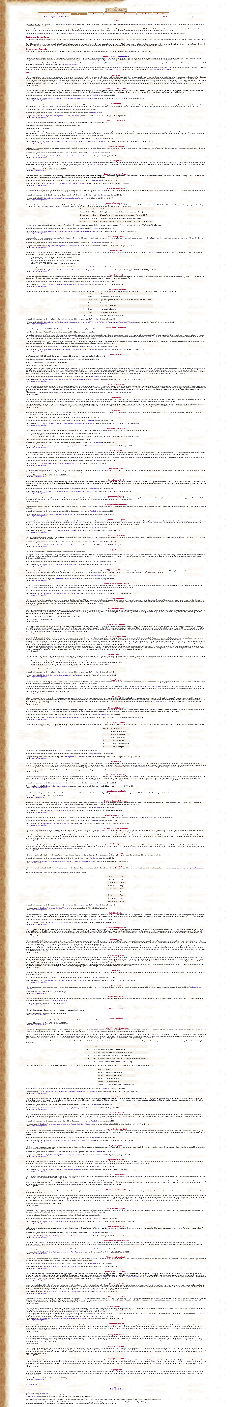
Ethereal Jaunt (75, 1266)
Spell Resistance (129, 322)
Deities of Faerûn (31, 1384)
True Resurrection (91, 1091)
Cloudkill (76, 231)
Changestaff (73, 446)
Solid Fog (95, 231)
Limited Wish (79, 1124)
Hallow (177, 164)
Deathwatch (92, 349)
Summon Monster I (78, 198)
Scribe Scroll (73, 1318)
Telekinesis (77, 1169)
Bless (75, 141)
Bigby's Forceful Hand (78, 1140)
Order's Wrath (77, 980)
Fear (72, 1124)
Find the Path (76, 270)
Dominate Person (66, 270)
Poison (63, 922)
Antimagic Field (171, 69)
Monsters (112, 14)
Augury (51, 646)
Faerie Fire (97, 141)
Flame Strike (75, 593)
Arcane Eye (77, 379)
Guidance (175, 793)
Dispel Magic (159, 69)
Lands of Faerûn (144, 14)
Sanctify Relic (49, 98)
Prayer (112, 1276)
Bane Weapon (75, 116)
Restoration (86, 183)
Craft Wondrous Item (63, 156)
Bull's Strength (75, 156)
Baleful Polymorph (79, 98)
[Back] (116, 1387)
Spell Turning (63, 908)
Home (46, 14)
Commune (141, 767)
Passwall (156, 686)
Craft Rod (56, 270)
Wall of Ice (97, 270)
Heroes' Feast (106, 322)
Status (84, 980)
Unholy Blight (75, 1155)
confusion (42, 778)
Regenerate (77, 717)
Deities (95, 14)
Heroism (71, 579)
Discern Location (71, 675)
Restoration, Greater (94, 164)
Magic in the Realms (57, 17)
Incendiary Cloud (85, 231)
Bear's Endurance (76, 491)
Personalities (161, 14)
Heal (100, 322)
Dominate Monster (79, 246)
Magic (79, 14)
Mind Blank (74, 1252)
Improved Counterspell (196, 868)
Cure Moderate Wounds (85, 141)
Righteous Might (76, 530)
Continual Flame (78, 423)
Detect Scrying (86, 379)
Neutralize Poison (118, 322)
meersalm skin (157, 701)
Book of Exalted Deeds (120, 56)
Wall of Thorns (90, 446)
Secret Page (75, 1291)
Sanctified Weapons (71, 64)
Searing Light (78, 1108)
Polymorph (72, 284)
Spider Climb (86, 861)
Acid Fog (70, 231)
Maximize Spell (71, 514)
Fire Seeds (81, 446)
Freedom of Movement (74, 861)
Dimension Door (144, 686)
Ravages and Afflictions (58, 1000)
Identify (106, 69)
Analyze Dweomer (116, 69)
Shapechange (73, 564)
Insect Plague (86, 270)
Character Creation (63, 14)
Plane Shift (70, 463)
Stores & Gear (128, 14)
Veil (92, 270)
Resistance (74, 1236)
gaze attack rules (116, 1118)
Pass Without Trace (75, 183)
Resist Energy (81, 284)
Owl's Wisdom (75, 545)
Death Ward (70, 166)
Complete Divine (36, 863)
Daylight (70, 1108)
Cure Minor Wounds (130, 1276)
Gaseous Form (91, 98)
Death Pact (71, 1091)
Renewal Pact (80, 1091)
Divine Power (93, 322)
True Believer (76, 33)
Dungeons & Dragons (32, 1396)
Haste (103, 141)
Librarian (45, 1393)
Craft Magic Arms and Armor (64, 98)
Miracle (87, 1124)
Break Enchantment (73, 322)
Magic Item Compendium (39, 100)
